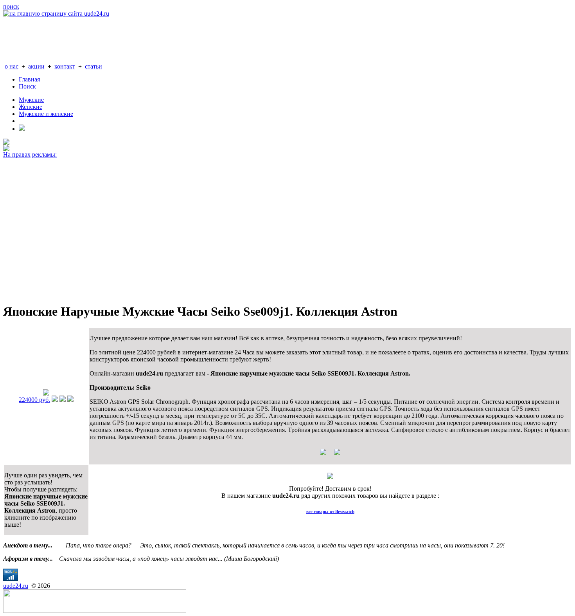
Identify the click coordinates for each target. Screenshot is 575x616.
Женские (30, 106)
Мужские (31, 99)
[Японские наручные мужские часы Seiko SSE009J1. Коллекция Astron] (46, 393)
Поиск (27, 86)
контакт (64, 66)
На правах (17, 154)
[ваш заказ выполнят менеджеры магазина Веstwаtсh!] (330, 476)
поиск (11, 6)
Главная (29, 79)
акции (36, 66)
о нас (11, 66)
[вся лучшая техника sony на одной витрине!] (6, 142)
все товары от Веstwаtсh (330, 511)
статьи (93, 66)
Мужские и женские (46, 113)
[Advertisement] (238, 227)
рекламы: (44, 154)
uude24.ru (15, 585)
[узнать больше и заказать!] (55, 399)
